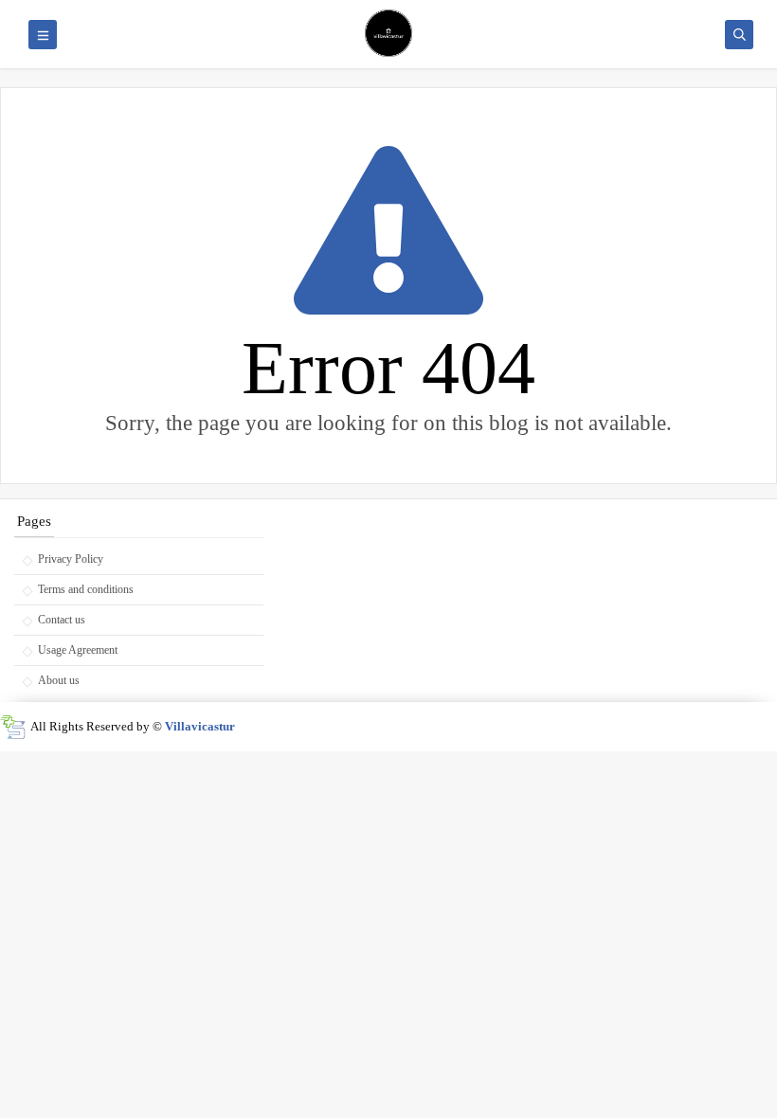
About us (59, 680)
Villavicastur (200, 726)
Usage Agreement (77, 650)
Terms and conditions (86, 589)
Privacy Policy (70, 559)
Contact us (61, 619)
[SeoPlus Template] (13, 727)
